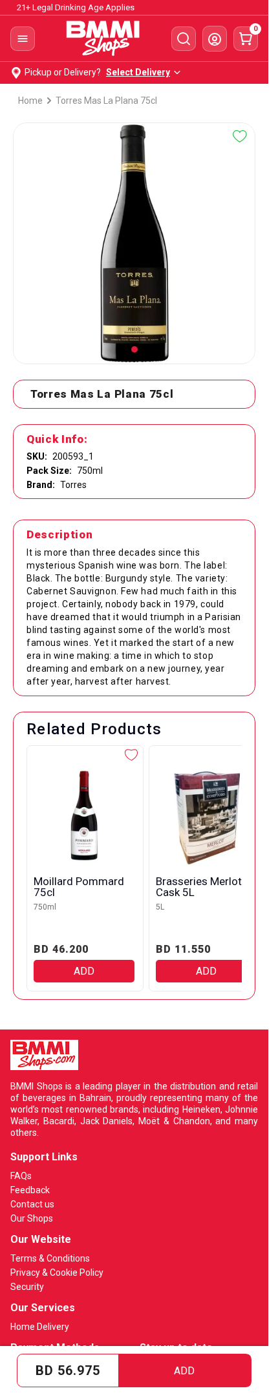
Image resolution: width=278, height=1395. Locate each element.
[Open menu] (22, 38)
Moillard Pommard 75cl (79, 887)
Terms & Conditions (50, 1258)
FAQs (21, 1176)
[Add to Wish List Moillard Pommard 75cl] (131, 754)
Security (27, 1287)
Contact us (32, 1204)
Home (30, 100)
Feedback (30, 1190)
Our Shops (31, 1218)
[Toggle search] (183, 38)
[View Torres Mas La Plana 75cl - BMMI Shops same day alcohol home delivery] (134, 349)
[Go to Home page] (103, 38)
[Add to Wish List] (240, 136)
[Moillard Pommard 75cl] (84, 815)
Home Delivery (39, 1327)
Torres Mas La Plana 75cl (106, 100)
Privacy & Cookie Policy (56, 1272)
